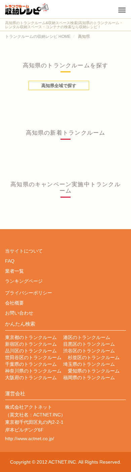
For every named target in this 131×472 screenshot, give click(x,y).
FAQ (9, 261)
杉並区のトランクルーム (94, 357)
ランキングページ (24, 281)
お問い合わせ (19, 313)
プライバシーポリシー (28, 292)
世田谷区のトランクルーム (33, 357)
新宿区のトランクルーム (31, 344)
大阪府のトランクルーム (31, 377)
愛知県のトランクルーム (94, 371)
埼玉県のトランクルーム (89, 364)
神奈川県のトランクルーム (33, 371)
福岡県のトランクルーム (89, 377)
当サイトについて (24, 251)
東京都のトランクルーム (31, 337)
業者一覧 (14, 271)
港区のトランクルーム (86, 337)
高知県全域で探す (58, 85)
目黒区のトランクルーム (89, 344)
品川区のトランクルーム (31, 350)
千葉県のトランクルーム (31, 364)
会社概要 (14, 303)
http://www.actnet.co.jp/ (29, 438)
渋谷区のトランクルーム (89, 350)
